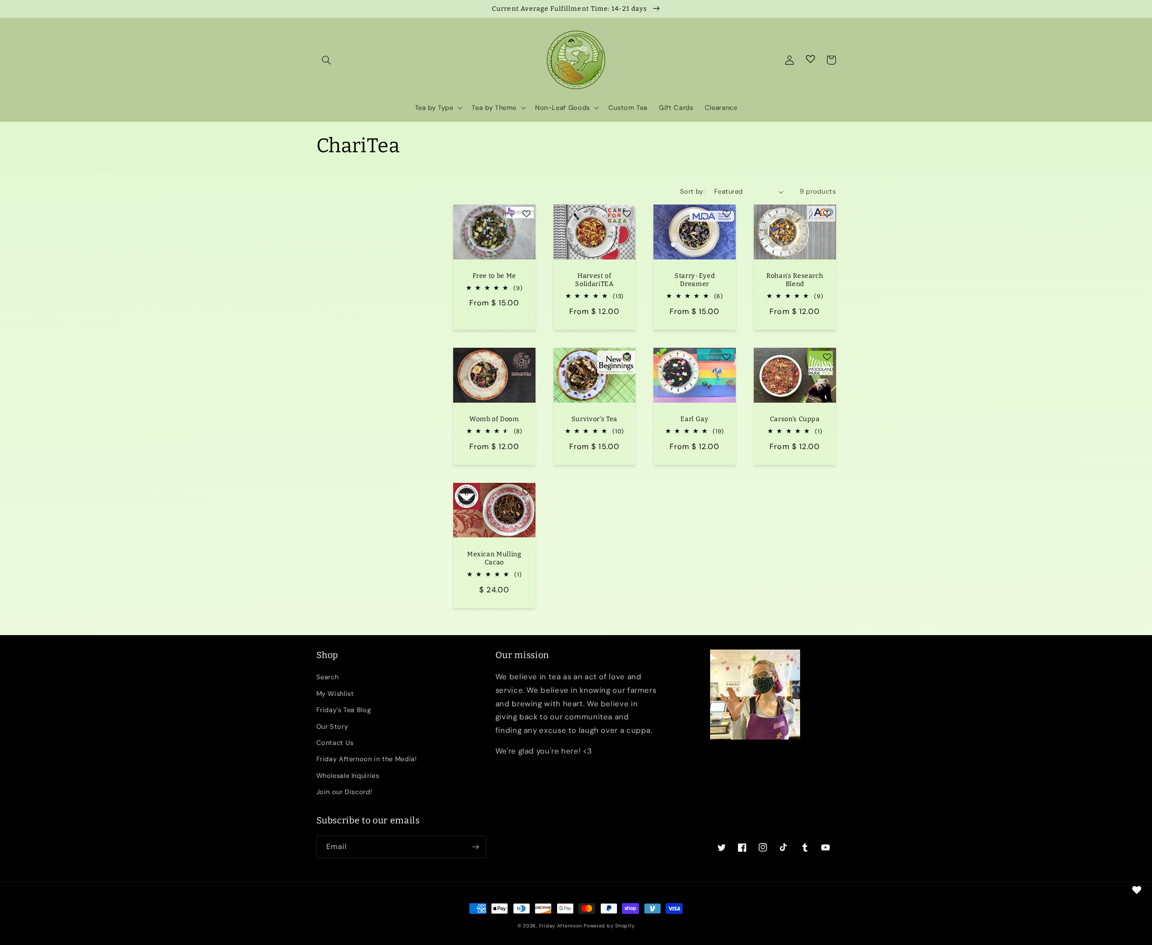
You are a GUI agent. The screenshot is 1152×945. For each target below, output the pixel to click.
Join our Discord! (344, 791)
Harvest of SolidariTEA (594, 280)
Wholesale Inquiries (347, 775)
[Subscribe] (475, 847)
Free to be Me (494, 276)
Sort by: (692, 191)
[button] (326, 60)
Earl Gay (694, 419)
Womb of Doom (494, 419)
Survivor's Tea (594, 419)
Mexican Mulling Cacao (494, 558)
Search (327, 676)
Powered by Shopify (609, 926)
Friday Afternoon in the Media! (366, 758)
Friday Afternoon (560, 926)
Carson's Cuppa (795, 419)
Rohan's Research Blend (795, 280)
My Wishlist (335, 693)
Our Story (332, 726)
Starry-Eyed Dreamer (695, 280)
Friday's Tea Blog (343, 709)
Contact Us (335, 742)
